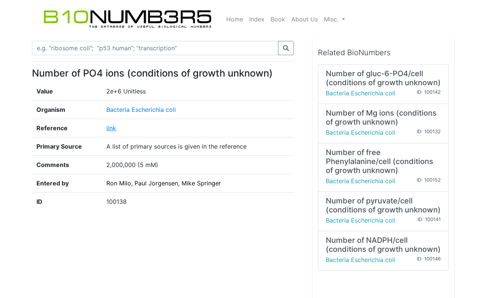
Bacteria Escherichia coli (141, 109)
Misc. (332, 19)
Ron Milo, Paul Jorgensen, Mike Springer (163, 183)
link (111, 128)
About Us (304, 19)
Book (278, 19)
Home (234, 19)
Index (257, 19)
